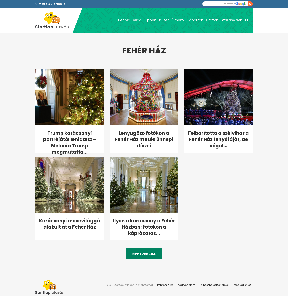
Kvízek (163, 20)
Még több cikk (144, 253)
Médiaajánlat (242, 285)
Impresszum (165, 285)
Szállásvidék (231, 20)
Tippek (150, 20)
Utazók (212, 20)
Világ (137, 20)
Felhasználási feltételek (214, 285)
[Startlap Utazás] (53, 20)
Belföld (124, 20)
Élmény (178, 20)
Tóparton (195, 20)
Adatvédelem (186, 285)
